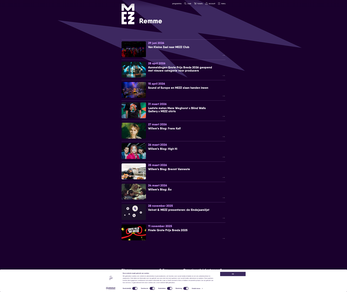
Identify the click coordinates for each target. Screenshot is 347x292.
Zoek (189, 4)
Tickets (200, 4)
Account (212, 4)
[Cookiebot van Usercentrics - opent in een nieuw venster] (111, 288)
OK (233, 274)
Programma (177, 4)
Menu (223, 4)
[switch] (152, 288)
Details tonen (196, 288)
